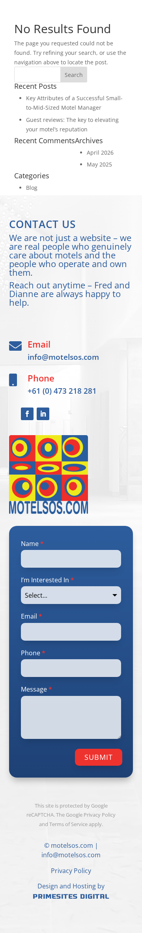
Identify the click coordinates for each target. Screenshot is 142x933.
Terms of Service (68, 824)
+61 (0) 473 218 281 (62, 390)
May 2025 (99, 164)
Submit (98, 757)
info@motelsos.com (63, 357)
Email (31, 616)
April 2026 (100, 152)
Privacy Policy (71, 870)
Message (36, 689)
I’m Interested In (47, 580)
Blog (31, 187)
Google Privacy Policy (91, 814)
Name (32, 543)
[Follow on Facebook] (27, 414)
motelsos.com (72, 845)
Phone (33, 653)
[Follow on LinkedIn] (43, 414)
